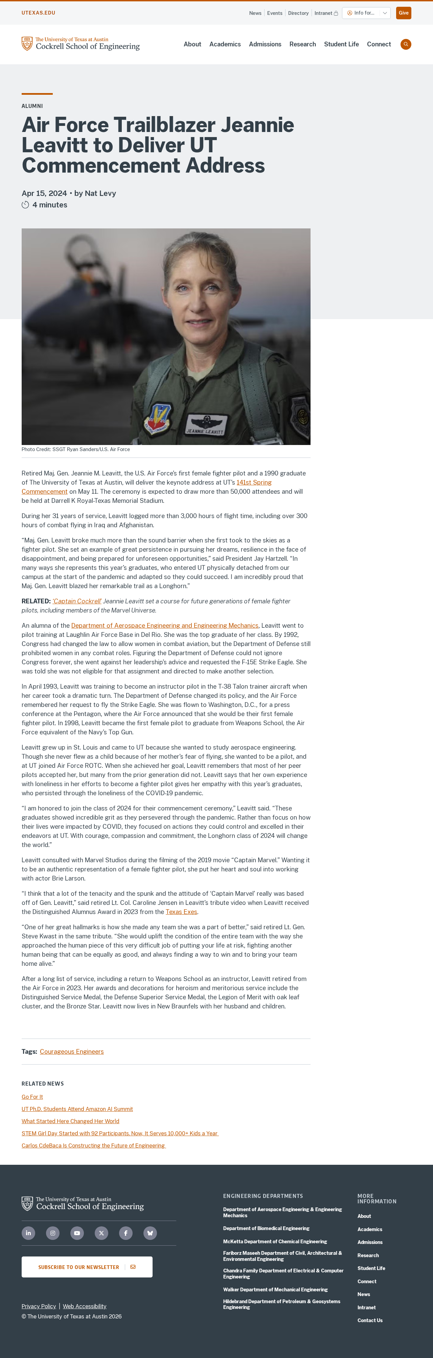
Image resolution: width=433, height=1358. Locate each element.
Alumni (32, 106)
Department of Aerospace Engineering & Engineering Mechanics (282, 1212)
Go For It (32, 1097)
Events (274, 13)
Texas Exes (181, 911)
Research (303, 44)
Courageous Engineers (72, 1051)
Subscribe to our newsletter (79, 1267)
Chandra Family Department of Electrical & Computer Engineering (283, 1273)
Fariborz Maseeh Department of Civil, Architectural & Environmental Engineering (282, 1256)
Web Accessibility (85, 1306)
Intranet (324, 13)
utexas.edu (38, 13)
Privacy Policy (39, 1306)
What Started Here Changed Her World (70, 1121)
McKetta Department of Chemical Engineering (275, 1241)
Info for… (364, 13)
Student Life (341, 44)
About (192, 44)
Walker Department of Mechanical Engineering (275, 1289)
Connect (379, 44)
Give (404, 13)
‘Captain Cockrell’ (76, 601)
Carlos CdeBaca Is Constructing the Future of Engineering (94, 1145)
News (255, 13)
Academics (225, 44)
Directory (298, 13)
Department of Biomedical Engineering (266, 1228)
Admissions (265, 44)
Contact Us (370, 1320)
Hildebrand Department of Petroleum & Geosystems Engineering (281, 1304)
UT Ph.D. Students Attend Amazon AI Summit (77, 1109)
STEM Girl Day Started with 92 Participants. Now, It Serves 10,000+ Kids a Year (120, 1133)
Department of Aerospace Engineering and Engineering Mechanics (164, 625)
